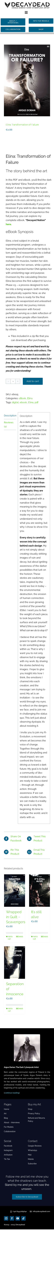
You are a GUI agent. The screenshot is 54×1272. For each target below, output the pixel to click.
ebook (23, 402)
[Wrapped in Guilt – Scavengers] (14, 890)
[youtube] (17, 1218)
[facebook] (12, 1218)
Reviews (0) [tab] (8, 424)
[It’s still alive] (39, 890)
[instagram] (6, 1218)
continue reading (11, 1093)
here (8, 224)
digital (15, 402)
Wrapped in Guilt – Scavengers (15, 917)
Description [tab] (10, 415)
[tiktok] (23, 1218)
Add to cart (33, 381)
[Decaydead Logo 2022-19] (27, 2)
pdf (36, 402)
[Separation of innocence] (14, 962)
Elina (30, 398)
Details (20, 936)
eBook (22, 398)
